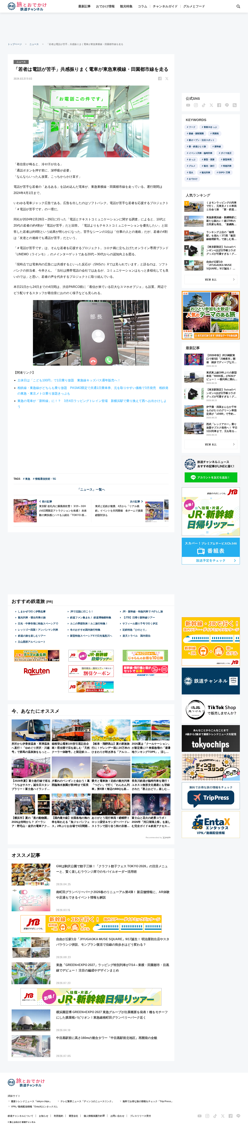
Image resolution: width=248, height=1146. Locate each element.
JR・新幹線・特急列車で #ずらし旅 (142, 611)
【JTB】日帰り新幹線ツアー (139, 617)
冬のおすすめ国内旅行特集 (85, 629)
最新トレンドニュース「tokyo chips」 (31, 1101)
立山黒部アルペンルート (32, 641)
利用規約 (58, 1116)
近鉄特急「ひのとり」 (135, 629)
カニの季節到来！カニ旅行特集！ (89, 623)
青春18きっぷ (210, 127)
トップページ (15, 44)
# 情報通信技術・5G (44, 478)
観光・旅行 (209, 166)
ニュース (34, 44)
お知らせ (43, 1116)
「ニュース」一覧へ (91, 489)
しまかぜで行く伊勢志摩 (32, 611)
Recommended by (154, 837)
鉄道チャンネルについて (20, 1116)
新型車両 (227, 159)
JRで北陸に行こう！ (81, 611)
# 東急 (26, 478)
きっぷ (192, 159)
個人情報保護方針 (93, 1116)
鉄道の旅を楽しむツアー (32, 635)
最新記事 (84, 6)
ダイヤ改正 (226, 153)
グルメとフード (194, 6)
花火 (191, 172)
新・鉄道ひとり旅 (197, 146)
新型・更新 (209, 159)
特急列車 (227, 166)
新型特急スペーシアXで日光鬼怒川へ (91, 635)
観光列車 (206, 172)
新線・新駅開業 (196, 133)
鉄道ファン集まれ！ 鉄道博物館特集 (90, 617)
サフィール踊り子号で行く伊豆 (140, 623)
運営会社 (73, 1116)
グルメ (192, 166)
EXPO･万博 (224, 172)
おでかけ (193, 179)
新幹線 (217, 146)
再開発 (215, 133)
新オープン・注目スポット (201, 140)
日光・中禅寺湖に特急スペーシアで (38, 623)
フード (192, 127)
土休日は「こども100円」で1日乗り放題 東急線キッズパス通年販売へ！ (69, 380)
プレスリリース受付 (140, 1116)
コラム (142, 6)
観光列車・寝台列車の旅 (32, 617)
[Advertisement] (124, 27)
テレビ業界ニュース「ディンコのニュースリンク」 (87, 1101)
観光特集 (126, 6)
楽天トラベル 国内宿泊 (136, 635)
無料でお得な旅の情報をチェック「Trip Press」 (148, 1101)
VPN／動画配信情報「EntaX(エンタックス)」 (35, 1106)
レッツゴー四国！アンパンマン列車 (38, 629)
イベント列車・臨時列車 (200, 153)
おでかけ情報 (105, 6)
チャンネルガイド (165, 6)
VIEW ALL (211, 279)
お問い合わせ (117, 1116)
